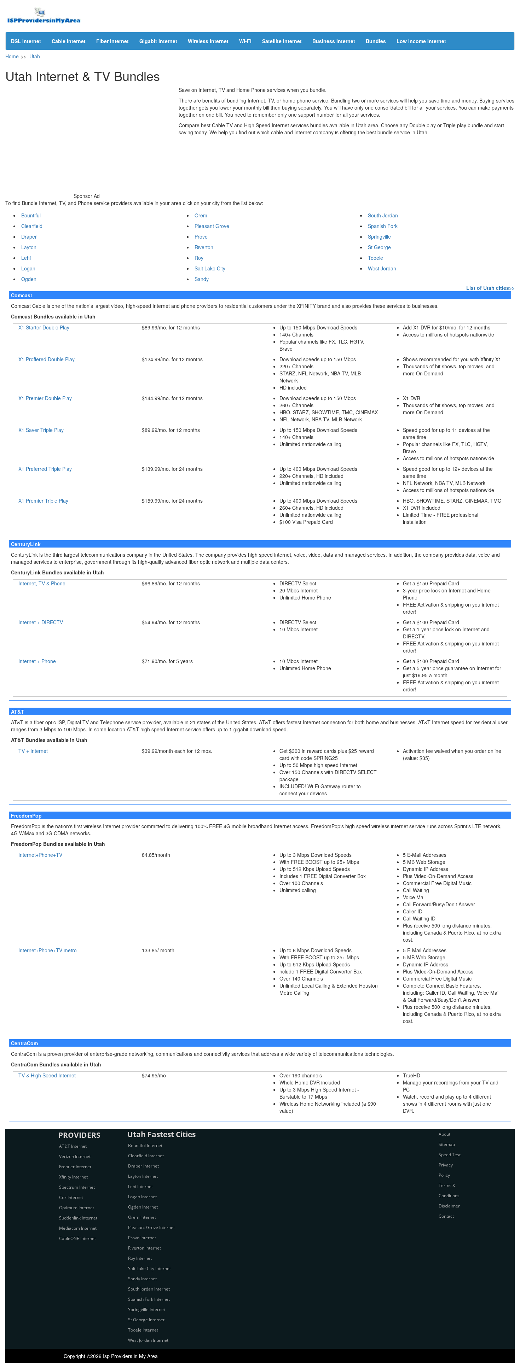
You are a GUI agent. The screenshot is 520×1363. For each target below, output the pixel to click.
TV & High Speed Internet (47, 1075)
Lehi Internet (140, 1186)
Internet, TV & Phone (41, 583)
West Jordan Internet (148, 1340)
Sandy (202, 278)
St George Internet (146, 1320)
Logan (28, 268)
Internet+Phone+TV (40, 854)
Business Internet (333, 41)
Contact (446, 1216)
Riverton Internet (144, 1248)
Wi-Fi (245, 41)
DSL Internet (26, 41)
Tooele (375, 257)
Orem (201, 215)
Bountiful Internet (145, 1145)
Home (12, 56)
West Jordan (382, 268)
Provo (201, 236)
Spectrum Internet (77, 1187)
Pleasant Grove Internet (151, 1227)
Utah (34, 56)
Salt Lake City (210, 268)
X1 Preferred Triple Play (45, 468)
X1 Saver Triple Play (41, 429)
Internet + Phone (37, 661)
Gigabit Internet (158, 41)
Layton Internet (143, 1176)
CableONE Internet (77, 1238)
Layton (28, 247)
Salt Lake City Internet (149, 1268)
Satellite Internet (282, 41)
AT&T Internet (73, 1146)
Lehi (26, 257)
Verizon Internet (75, 1156)
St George (379, 247)
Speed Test (450, 1155)
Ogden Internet (143, 1207)
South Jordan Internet (149, 1289)
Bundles (376, 41)
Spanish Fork (383, 225)
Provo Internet (142, 1238)
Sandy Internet (142, 1279)
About (444, 1134)
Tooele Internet (143, 1330)
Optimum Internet (76, 1208)
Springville (379, 236)
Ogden (28, 278)
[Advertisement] (86, 135)
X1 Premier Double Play (45, 398)
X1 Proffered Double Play (46, 359)
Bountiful (31, 215)
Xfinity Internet (73, 1177)
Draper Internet (143, 1166)
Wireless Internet (208, 41)
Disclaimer (449, 1206)
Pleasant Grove (212, 225)
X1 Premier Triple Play (43, 500)
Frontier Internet (75, 1167)
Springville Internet (146, 1309)
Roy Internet (140, 1258)
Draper (29, 236)
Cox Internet (71, 1197)
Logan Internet (142, 1197)
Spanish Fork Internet (149, 1299)
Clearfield (31, 225)
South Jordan (383, 215)
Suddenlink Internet (78, 1218)
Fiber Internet (112, 41)
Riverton (204, 247)
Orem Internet (142, 1217)
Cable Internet (69, 41)
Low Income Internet (421, 41)
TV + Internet (33, 750)
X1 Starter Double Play (43, 327)
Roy (199, 257)
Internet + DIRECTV (40, 622)
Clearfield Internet (146, 1156)
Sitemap (447, 1144)
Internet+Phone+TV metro (47, 950)
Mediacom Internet (78, 1228)
